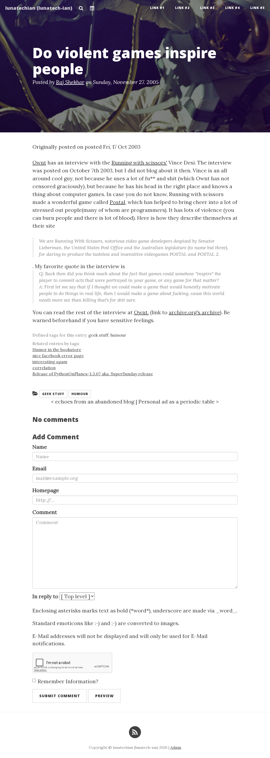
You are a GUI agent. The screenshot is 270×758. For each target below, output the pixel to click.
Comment (44, 512)
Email (39, 468)
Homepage (45, 490)
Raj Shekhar (70, 82)
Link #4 (232, 8)
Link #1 (157, 8)
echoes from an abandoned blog (94, 401)
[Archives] (92, 6)
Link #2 (182, 8)
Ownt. (141, 312)
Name (39, 446)
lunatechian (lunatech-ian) (38, 8)
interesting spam (49, 361)
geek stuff (98, 335)
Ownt (39, 162)
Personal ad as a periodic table (176, 401)
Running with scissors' (139, 162)
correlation (44, 367)
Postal (117, 202)
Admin (175, 747)
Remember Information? (68, 681)
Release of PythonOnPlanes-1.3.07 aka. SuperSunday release (92, 373)
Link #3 (207, 8)
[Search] (81, 6)
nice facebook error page (58, 355)
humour (118, 335)
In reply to (45, 596)
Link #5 (257, 8)
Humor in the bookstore (56, 349)
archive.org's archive (194, 312)
